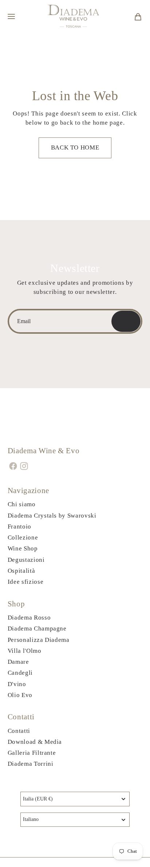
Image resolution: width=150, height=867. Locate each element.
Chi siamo (22, 504)
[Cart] (138, 16)
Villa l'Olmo (25, 650)
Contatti (19, 730)
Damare (18, 661)
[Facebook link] (13, 465)
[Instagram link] (24, 465)
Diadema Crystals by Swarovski (52, 515)
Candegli (20, 672)
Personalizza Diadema (39, 639)
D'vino (17, 684)
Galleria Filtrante (32, 752)
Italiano (31, 819)
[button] (11, 16)
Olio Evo (20, 695)
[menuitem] (138, 16)
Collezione (23, 537)
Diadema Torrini (31, 763)
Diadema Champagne (37, 628)
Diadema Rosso (29, 617)
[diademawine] (74, 16)
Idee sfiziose (26, 581)
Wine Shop (23, 548)
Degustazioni (26, 559)
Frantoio (19, 526)
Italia (38, 799)
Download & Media (35, 741)
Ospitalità (21, 570)
